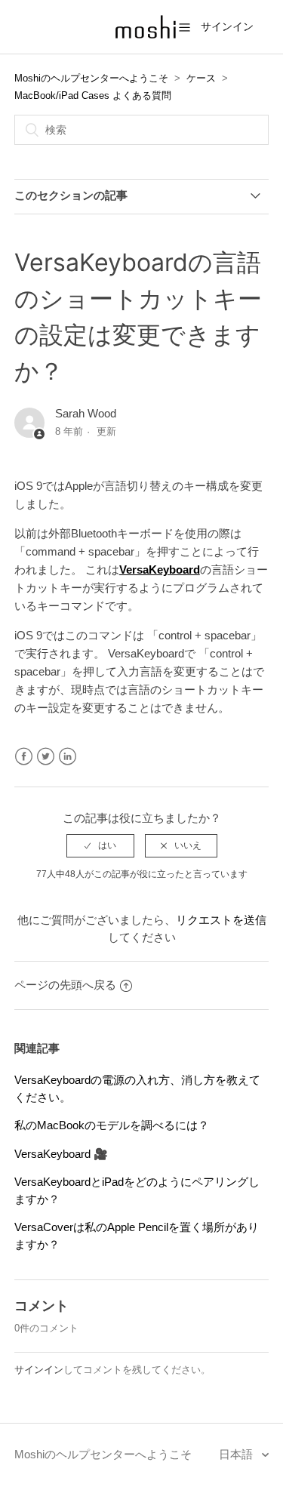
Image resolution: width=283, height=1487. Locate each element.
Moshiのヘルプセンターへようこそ (91, 78)
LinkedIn (67, 756)
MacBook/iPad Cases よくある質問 (92, 95)
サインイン (38, 1369)
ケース (201, 78)
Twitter (45, 756)
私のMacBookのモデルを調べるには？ (111, 1125)
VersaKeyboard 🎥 (61, 1153)
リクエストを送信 (221, 919)
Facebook (23, 756)
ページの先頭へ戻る (65, 984)
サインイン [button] (227, 26)
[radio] (100, 845)
